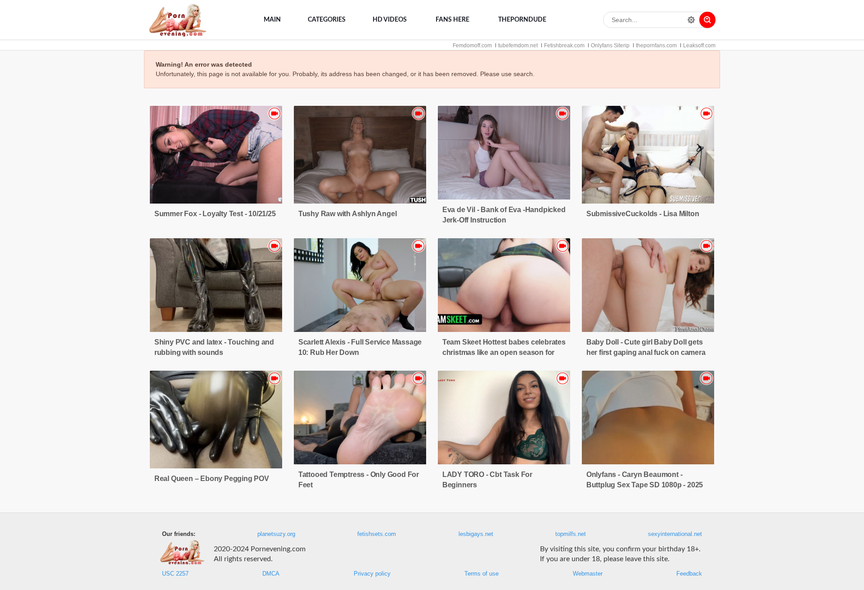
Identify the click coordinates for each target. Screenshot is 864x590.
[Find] (707, 20)
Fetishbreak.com (564, 45)
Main (272, 20)
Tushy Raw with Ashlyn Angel (347, 214)
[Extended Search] (691, 20)
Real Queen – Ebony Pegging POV (211, 478)
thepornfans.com (656, 45)
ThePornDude (522, 20)
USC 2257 (175, 574)
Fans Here (452, 20)
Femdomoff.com (472, 45)
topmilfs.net (570, 534)
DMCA (270, 574)
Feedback (689, 574)
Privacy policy (372, 574)
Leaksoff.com (699, 45)
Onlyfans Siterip (610, 45)
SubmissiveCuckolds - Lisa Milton (642, 214)
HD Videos (390, 20)
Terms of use (481, 574)
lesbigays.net (476, 534)
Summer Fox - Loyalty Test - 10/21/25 (215, 214)
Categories (327, 20)
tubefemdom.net (518, 45)
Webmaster (588, 574)
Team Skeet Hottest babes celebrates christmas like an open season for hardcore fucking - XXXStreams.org (504, 352)
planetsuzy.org (276, 534)
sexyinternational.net (675, 534)
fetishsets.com (376, 534)
